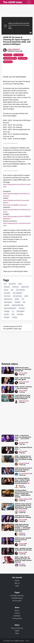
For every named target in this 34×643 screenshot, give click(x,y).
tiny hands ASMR (23, 442)
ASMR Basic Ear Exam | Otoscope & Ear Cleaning (23, 516)
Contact (17, 613)
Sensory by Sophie (24, 382)
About (17, 610)
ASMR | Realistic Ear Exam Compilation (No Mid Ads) (23, 549)
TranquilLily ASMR (24, 463)
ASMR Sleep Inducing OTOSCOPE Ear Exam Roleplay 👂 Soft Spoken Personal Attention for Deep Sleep (23, 528)
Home (17, 581)
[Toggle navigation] (29, 2)
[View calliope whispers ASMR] (16, 500)
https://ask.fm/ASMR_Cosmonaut (15, 205)
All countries (17, 601)
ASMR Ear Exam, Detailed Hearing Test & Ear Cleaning (23, 539)
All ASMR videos (17, 598)
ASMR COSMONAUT (13, 49)
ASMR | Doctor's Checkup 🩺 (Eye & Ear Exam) (23, 387)
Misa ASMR (22, 564)
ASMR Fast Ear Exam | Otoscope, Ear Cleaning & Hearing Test (23, 369)
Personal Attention (10, 58)
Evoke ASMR (22, 511)
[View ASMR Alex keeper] (16, 401)
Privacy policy (17, 618)
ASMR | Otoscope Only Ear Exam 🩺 (23, 448)
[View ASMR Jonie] (16, 534)
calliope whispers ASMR (25, 499)
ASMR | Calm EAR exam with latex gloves (22, 378)
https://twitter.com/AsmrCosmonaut (16, 200)
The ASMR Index (17, 640)
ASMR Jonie (22, 533)
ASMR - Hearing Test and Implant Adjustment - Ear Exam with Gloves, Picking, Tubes (23, 458)
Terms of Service (17, 628)
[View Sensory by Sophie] (16, 382)
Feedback (17, 616)
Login (17, 586)
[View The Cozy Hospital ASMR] (16, 474)
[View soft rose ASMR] (16, 374)
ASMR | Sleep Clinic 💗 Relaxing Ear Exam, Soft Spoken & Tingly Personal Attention (23, 559)
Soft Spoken (22, 58)
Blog (17, 633)
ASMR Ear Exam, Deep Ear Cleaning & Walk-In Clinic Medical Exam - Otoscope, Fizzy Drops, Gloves (23, 506)
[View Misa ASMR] (16, 565)
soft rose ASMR (23, 373)
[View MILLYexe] (16, 486)
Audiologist (7, 55)
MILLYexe (21, 485)
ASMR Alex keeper (24, 401)
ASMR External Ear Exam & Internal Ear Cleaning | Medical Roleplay (23, 469)
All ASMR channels (17, 595)
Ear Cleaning (18, 55)
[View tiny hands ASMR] (16, 443)
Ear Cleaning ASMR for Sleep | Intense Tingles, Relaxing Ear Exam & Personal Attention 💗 (22, 480)
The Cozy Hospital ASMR (25, 473)
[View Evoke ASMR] (16, 512)
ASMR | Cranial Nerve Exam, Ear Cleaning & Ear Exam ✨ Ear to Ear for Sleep (23, 438)
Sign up (17, 583)
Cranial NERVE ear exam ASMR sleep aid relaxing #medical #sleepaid (22, 396)
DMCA (17, 631)
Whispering (8, 62)
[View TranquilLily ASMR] (16, 464)
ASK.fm (5, 203)
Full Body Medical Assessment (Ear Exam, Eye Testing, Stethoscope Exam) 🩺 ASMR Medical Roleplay (23, 493)
